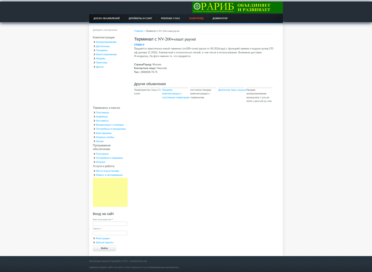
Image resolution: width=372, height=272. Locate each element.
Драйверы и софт (140, 18)
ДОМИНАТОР (220, 18)
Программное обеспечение (102, 147)
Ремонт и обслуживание (109, 174)
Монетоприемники (106, 54)
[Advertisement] (110, 192)
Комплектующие (104, 37)
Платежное (102, 153)
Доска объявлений (107, 18)
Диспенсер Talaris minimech (232, 89)
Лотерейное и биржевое (109, 157)
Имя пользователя (103, 219)
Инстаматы (102, 120)
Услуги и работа (103, 166)
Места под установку (107, 170)
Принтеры (102, 62)
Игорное (100, 161)
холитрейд (196, 18)
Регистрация (103, 238)
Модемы (100, 58)
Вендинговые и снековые (110, 124)
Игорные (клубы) (105, 137)
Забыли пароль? (105, 242)
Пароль (97, 228)
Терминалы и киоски (106, 108)
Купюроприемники (106, 41)
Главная (138, 30)
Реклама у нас (170, 18)
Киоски (100, 141)
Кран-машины (104, 133)
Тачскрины (102, 50)
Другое (100, 66)
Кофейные (102, 116)
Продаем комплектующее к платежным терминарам (175, 93)
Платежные (102, 112)
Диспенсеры (103, 46)
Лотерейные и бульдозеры (111, 128)
